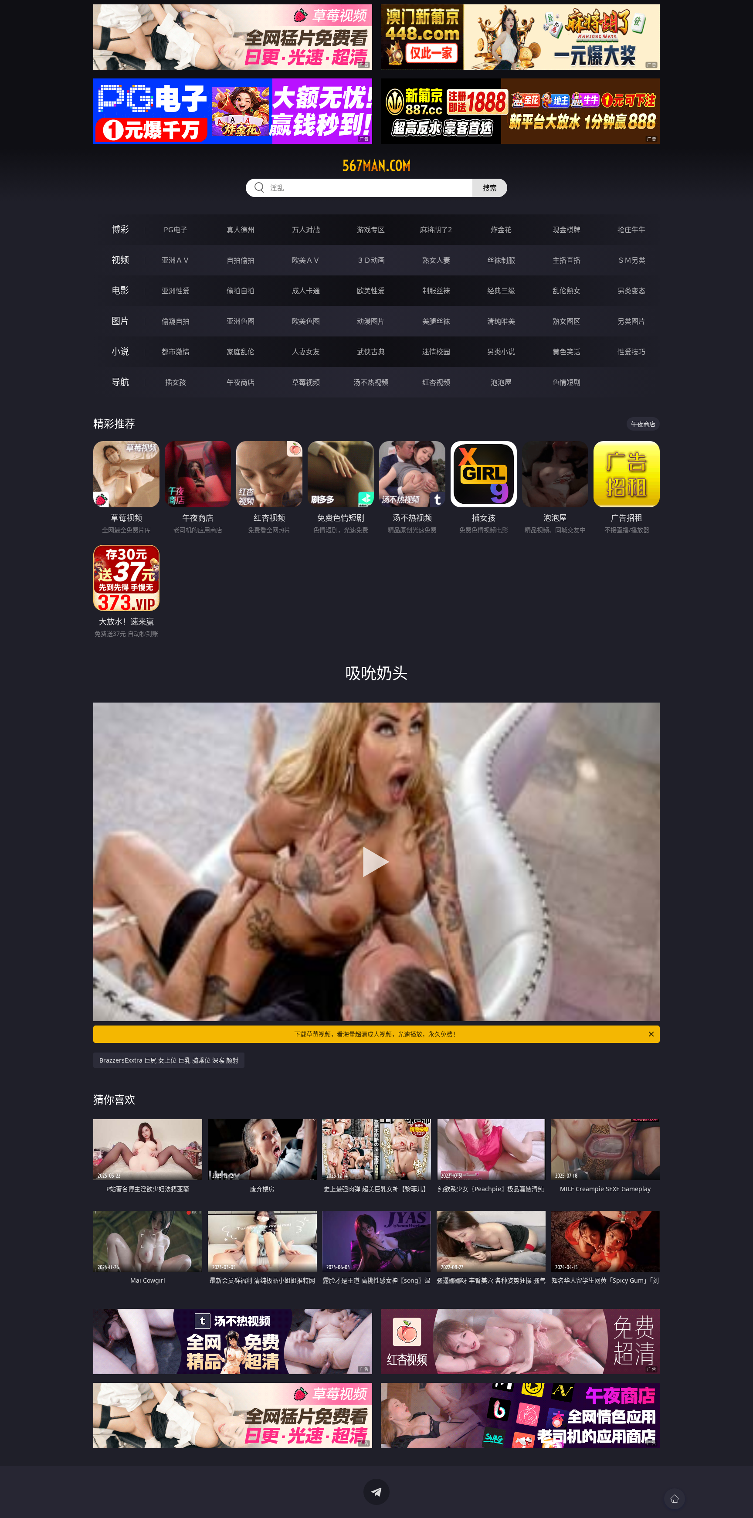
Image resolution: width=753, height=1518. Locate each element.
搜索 (490, 188)
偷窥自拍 (176, 321)
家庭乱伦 (240, 352)
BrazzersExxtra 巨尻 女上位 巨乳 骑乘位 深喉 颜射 (168, 1060)
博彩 (120, 229)
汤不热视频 (370, 382)
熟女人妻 (436, 260)
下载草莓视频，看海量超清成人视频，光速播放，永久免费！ (376, 1034)
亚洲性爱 (176, 290)
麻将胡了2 (436, 229)
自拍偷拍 (240, 260)
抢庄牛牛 (631, 229)
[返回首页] (674, 1498)
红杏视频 (436, 382)
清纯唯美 (501, 321)
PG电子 (175, 229)
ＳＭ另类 (631, 260)
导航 (120, 382)
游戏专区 (371, 229)
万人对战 (306, 229)
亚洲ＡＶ (176, 260)
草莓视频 (306, 382)
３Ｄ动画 (371, 260)
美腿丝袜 (436, 321)
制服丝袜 (436, 290)
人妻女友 (306, 352)
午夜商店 (240, 382)
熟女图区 (566, 321)
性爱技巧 (631, 352)
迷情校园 (436, 352)
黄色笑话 (566, 352)
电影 (120, 290)
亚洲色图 (240, 321)
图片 (120, 321)
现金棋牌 (566, 229)
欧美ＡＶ (306, 260)
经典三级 (501, 290)
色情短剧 (566, 382)
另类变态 (631, 290)
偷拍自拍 (240, 290)
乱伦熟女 (566, 290)
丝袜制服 (501, 260)
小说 (120, 351)
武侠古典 (371, 352)
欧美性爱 (371, 290)
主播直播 (566, 260)
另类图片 (631, 321)
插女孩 (175, 382)
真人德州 (240, 229)
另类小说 (501, 352)
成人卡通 (306, 290)
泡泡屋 (501, 382)
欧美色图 (306, 321)
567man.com (377, 165)
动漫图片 (371, 321)
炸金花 (501, 229)
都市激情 (176, 352)
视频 (120, 260)
